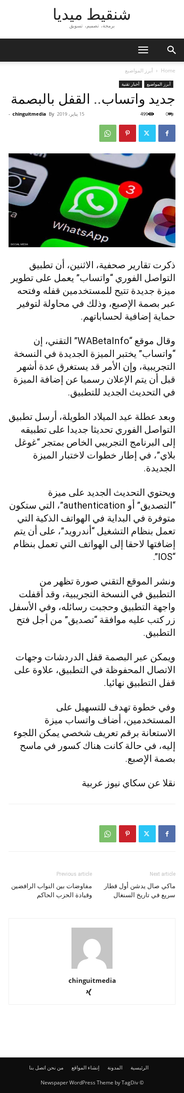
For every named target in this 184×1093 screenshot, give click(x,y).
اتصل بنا (37, 1067)
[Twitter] (147, 133)
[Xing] (92, 993)
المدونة (114, 1067)
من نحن (55, 1067)
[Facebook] (166, 133)
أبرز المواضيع (139, 70)
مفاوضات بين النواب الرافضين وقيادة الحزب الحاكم (51, 890)
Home (168, 70)
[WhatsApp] (107, 133)
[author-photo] (92, 968)
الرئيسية (139, 1067)
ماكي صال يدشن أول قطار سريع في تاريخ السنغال (139, 890)
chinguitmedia (29, 114)
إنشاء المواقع (85, 1067)
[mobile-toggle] (143, 50)
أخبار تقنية (130, 84)
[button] (172, 50)
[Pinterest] (127, 133)
